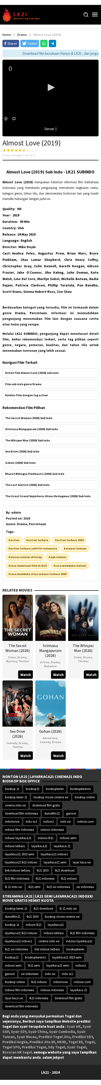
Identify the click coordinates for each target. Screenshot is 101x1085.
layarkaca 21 (62, 846)
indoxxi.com (85, 821)
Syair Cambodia (62, 1031)
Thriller (23, 661)
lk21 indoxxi (69, 878)
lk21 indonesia (45, 878)
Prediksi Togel (34, 1047)
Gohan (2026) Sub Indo (20, 463)
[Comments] (14, 119)
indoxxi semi (68, 838)
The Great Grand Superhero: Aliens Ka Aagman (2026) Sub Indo (47, 496)
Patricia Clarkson (30, 285)
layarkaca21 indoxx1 (54, 854)
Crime (12, 657)
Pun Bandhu (87, 285)
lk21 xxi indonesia (58, 887)
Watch (25, 674)
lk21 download (65, 870)
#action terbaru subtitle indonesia (32, 548)
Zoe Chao (64, 291)
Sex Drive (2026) (17, 734)
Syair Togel (76, 1047)
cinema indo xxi (15, 805)
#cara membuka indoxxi (69, 565)
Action (44, 662)
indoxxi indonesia (52, 830)
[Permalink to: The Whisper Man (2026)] (83, 617)
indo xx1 (31, 821)
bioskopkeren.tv (80, 789)
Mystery (11, 661)
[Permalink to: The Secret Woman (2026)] (17, 617)
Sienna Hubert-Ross (39, 291)
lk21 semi (34, 887)
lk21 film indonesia (17, 878)
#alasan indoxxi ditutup (25, 557)
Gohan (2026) (50, 731)
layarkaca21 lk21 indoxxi (21, 862)
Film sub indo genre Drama (23, 384)
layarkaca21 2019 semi (19, 854)
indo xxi (65, 821)
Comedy (11, 743)
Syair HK (74, 1026)
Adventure (50, 738)
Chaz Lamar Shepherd (40, 259)
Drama (21, 657)
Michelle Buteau (74, 279)
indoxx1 (48, 821)
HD (19, 209)
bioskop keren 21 (16, 797)
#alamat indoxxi (75, 548)
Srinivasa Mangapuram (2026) (50, 650)
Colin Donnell (45, 266)
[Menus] (95, 14)
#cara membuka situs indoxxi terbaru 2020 (37, 574)
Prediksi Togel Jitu (54, 1036)
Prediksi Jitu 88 (42, 1042)
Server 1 (50, 129)
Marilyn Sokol (48, 279)
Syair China (37, 1031)
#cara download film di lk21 (27, 565)
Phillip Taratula (61, 285)
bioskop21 (32, 789)
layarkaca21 (39, 846)
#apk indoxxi (57, 557)
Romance (50, 666)
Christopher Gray (16, 266)
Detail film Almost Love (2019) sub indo (32, 373)
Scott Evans (12, 291)
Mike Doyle (27, 247)
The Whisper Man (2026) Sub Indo (27, 440)
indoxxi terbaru (15, 846)
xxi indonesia (85, 887)
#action (13, 540)
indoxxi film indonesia (19, 830)
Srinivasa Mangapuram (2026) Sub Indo (31, 429)
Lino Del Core (24, 279)
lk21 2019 (43, 870)
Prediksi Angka (14, 1042)
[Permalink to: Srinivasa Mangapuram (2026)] (50, 617)
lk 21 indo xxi (13, 887)
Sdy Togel (56, 1047)
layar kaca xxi (82, 862)
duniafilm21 (52, 813)
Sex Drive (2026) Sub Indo (22, 451)
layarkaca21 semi (55, 862)
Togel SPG (11, 1047)
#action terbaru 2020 (69, 540)
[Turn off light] (6, 119)
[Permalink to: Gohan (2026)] (50, 703)
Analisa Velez (23, 253)
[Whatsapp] (44, 43)
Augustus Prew (51, 253)
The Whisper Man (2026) (83, 648)
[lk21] (22, 14)
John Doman (77, 272)
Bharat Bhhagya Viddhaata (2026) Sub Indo (34, 474)
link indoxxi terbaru (17, 870)
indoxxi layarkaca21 (18, 838)
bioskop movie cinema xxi (51, 797)
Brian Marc (76, 253)
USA (21, 228)
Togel (89, 1042)
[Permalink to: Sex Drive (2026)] (17, 703)
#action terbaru (37, 540)
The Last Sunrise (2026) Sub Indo (27, 485)
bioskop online (85, 797)
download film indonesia (21, 813)
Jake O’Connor (29, 272)
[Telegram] (52, 43)
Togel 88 (75, 1042)
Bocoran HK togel (17, 1052)
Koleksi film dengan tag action (26, 395)
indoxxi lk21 (45, 838)
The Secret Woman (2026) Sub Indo (28, 418)
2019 (16, 215)
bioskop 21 (12, 789)
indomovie (12, 821)
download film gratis (46, 805)
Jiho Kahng (53, 272)
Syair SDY (18, 1031)
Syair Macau (27, 1036)
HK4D (61, 1042)
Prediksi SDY (82, 1036)
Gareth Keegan (71, 266)
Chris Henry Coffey (81, 259)
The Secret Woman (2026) (17, 648)
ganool (71, 813)
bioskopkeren (55, 789)
